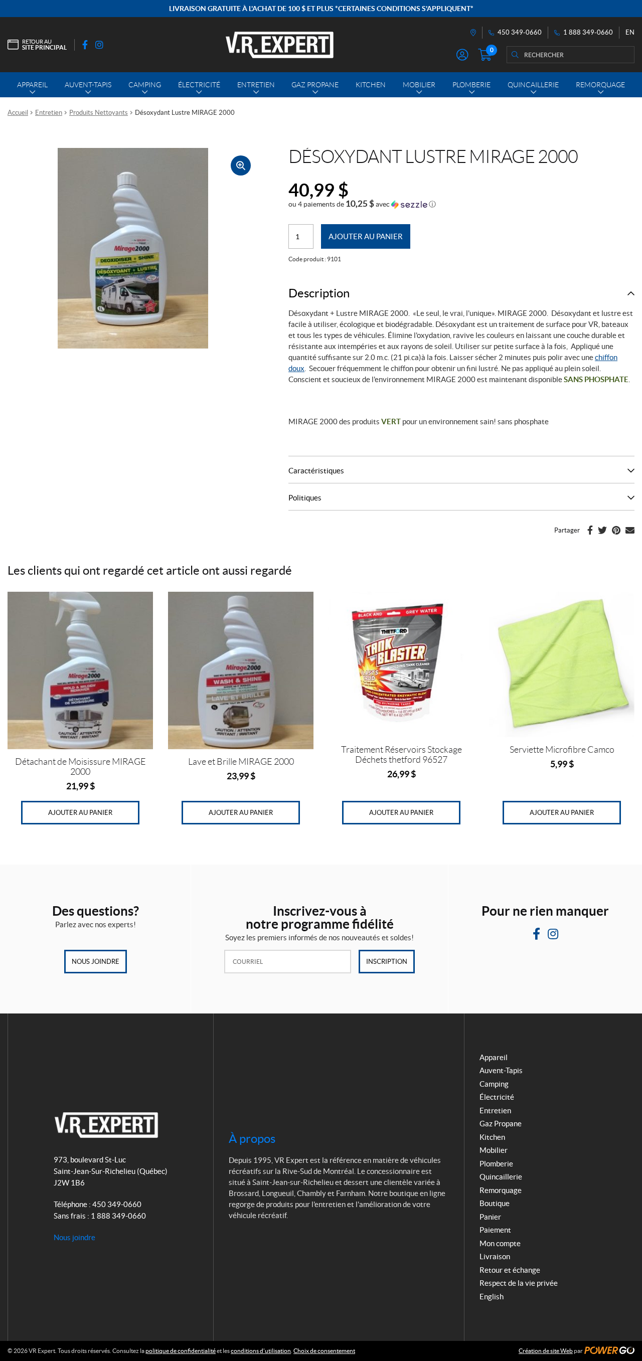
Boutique (494, 1203)
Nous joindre (95, 961)
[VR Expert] (280, 45)
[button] (362, 204)
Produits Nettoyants (98, 112)
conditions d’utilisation (261, 1350)
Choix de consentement (324, 1350)
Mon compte (500, 1243)
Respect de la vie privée (518, 1283)
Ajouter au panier (366, 236)
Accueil (18, 112)
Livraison (494, 1256)
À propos (252, 1138)
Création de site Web (546, 1350)
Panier (490, 1217)
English (491, 1296)
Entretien (48, 112)
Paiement (495, 1230)
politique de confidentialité (180, 1350)
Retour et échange (509, 1270)
